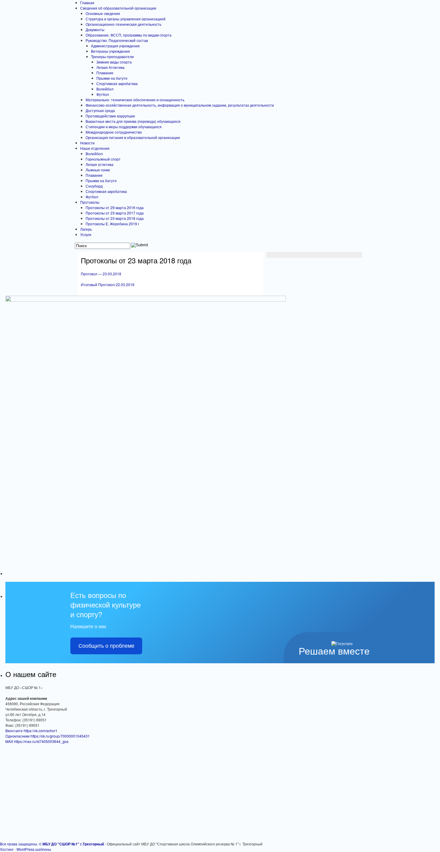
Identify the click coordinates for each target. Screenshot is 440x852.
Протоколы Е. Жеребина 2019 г (112, 223)
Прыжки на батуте (112, 78)
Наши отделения (95, 148)
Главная (87, 2)
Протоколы (89, 202)
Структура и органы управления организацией (126, 18)
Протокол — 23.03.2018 (101, 273)
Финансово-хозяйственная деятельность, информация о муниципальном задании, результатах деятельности (180, 105)
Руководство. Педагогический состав (117, 40)
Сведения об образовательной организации (118, 7)
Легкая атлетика (99, 164)
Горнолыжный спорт (103, 158)
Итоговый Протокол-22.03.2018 (107, 284)
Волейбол (104, 88)
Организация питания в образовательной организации (133, 137)
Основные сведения (103, 13)
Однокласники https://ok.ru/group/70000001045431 (47, 735)
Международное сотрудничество (114, 132)
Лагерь (86, 229)
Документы (95, 29)
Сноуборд (94, 185)
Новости (87, 142)
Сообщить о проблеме (106, 646)
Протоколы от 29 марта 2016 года (115, 207)
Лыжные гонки (98, 169)
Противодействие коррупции (110, 115)
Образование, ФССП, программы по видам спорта (129, 34)
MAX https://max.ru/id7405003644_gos (37, 741)
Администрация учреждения (115, 45)
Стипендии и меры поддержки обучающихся (124, 126)
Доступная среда (100, 110)
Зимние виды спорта (114, 61)
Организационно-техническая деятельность (123, 24)
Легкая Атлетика (110, 67)
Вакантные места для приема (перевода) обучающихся (133, 121)
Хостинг (6, 849)
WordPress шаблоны (33, 849)
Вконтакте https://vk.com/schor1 (31, 730)
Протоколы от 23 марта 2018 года (115, 218)
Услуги (85, 234)
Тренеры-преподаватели (112, 56)
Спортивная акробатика (117, 83)
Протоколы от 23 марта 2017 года (115, 212)
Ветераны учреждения (110, 51)
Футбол (102, 94)
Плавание (104, 72)
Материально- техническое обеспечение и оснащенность (135, 99)
